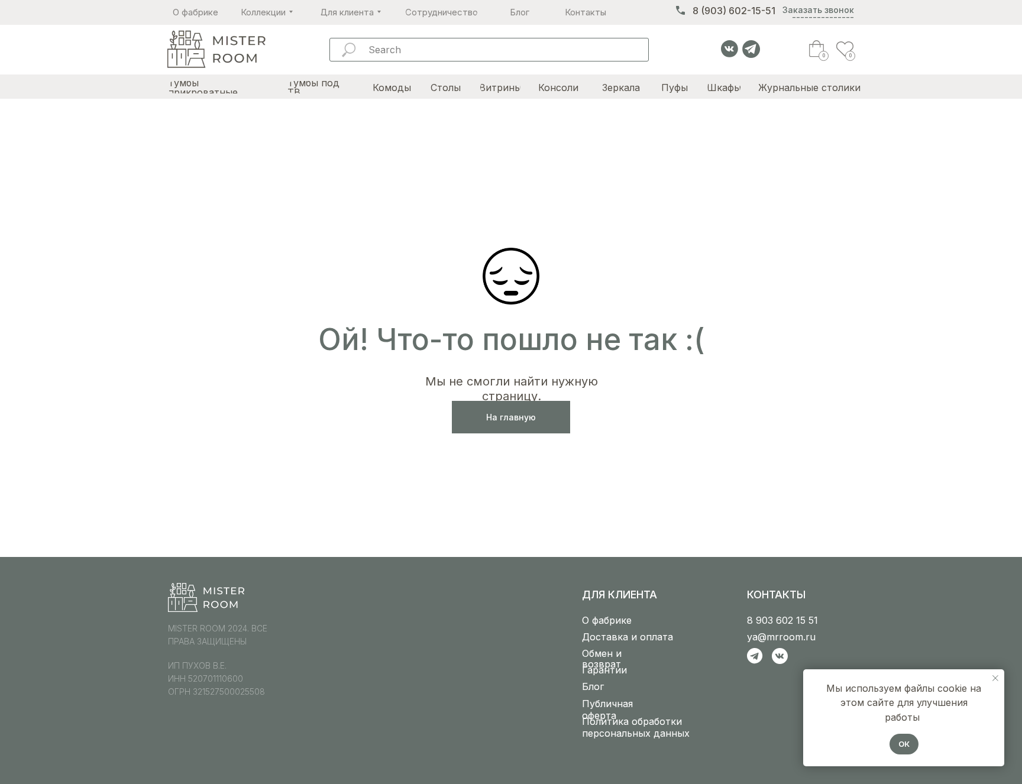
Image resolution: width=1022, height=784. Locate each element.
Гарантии (604, 670)
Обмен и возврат (602, 658)
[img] (216, 50)
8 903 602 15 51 (782, 620)
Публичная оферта (607, 709)
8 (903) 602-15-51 (734, 11)
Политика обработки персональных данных (636, 727)
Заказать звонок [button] (818, 10)
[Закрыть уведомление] (995, 678)
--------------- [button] (823, 17)
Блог (593, 686)
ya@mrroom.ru (781, 637)
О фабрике (607, 620)
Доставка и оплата (627, 637)
